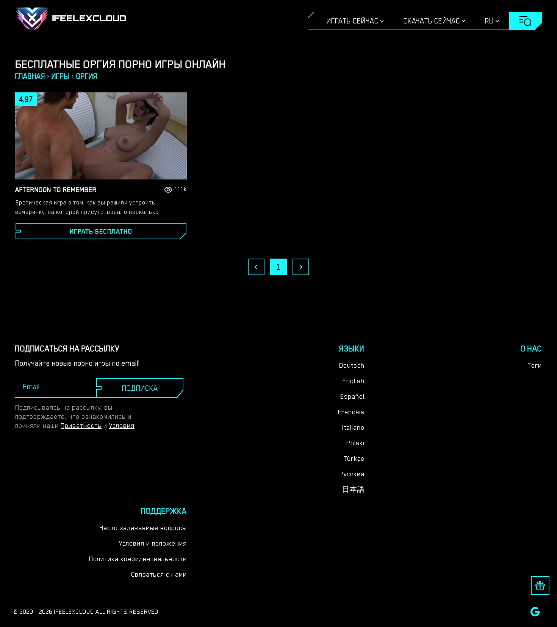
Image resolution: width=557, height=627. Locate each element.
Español (352, 396)
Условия (122, 425)
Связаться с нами (159, 574)
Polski (355, 443)
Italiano (353, 427)
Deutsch (352, 365)
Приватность (81, 425)
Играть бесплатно (101, 231)
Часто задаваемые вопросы (143, 528)
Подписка (140, 388)
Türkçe (354, 458)
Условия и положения (153, 543)
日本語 (353, 489)
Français (351, 412)
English (354, 381)
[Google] (535, 611)
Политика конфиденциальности (138, 559)
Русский (352, 474)
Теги (535, 365)
